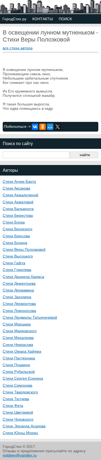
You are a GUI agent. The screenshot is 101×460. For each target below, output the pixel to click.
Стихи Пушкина (16, 365)
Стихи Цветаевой (18, 412)
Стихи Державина (18, 290)
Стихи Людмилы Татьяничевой (30, 317)
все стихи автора (18, 48)
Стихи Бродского (17, 229)
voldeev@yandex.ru (20, 455)
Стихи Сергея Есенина (23, 378)
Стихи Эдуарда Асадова (24, 426)
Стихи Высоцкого (18, 256)
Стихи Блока (14, 222)
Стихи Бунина (15, 243)
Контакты (42, 19)
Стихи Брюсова (16, 236)
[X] (57, 126)
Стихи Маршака (17, 324)
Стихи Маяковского (20, 331)
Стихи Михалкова (18, 337)
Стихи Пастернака (19, 358)
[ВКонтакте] (35, 126)
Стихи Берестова (18, 215)
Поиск (65, 19)
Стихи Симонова (17, 385)
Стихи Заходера (17, 297)
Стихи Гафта (14, 263)
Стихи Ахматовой (18, 202)
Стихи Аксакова (16, 188)
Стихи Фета (13, 405)
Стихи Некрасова (18, 344)
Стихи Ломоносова (19, 310)
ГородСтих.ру (14, 19)
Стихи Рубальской (19, 371)
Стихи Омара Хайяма (22, 351)
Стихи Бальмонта (18, 209)
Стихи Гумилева (17, 269)
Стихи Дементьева (19, 283)
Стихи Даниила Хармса (23, 276)
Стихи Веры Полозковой (24, 249)
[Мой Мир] (50, 126)
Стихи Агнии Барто (19, 181)
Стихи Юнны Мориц (20, 433)
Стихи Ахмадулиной (20, 195)
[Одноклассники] (42, 126)
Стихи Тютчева (16, 399)
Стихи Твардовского (20, 392)
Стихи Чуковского (18, 419)
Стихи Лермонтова (19, 303)
